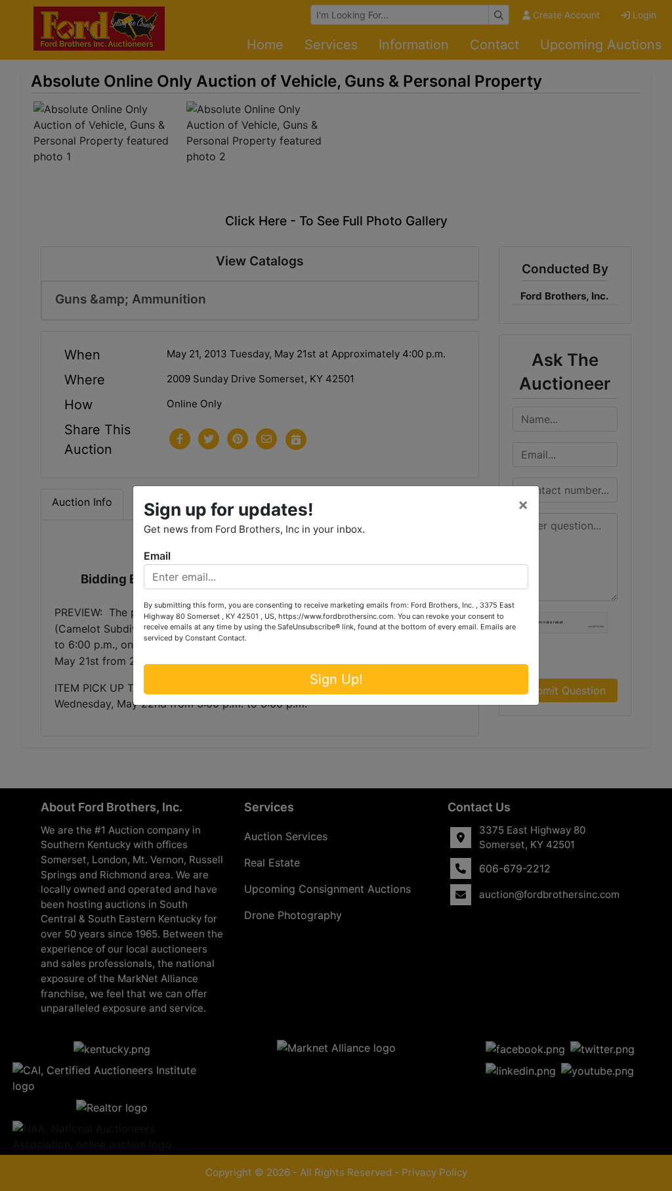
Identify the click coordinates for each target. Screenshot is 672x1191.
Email (157, 555)
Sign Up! (336, 679)
